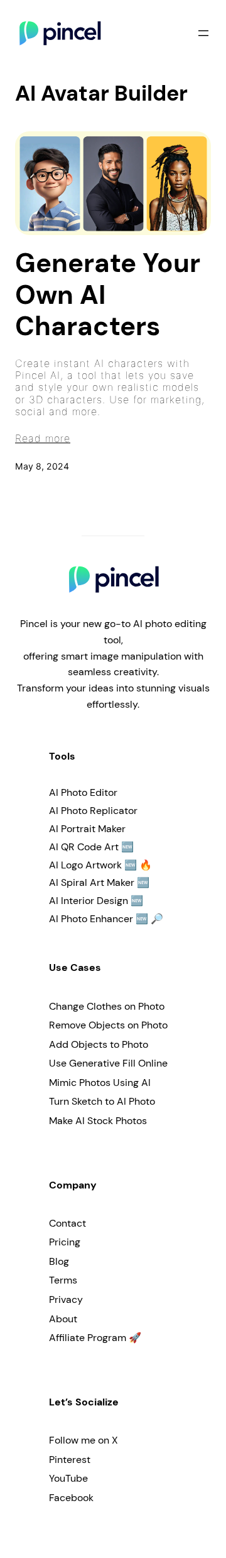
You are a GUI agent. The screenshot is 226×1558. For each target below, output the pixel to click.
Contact (67, 1223)
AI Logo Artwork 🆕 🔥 (100, 865)
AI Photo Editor (83, 792)
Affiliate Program (87, 1337)
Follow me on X (83, 1440)
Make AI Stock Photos (98, 1120)
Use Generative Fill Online (108, 1063)
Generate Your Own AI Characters (107, 295)
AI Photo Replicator (93, 810)
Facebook (71, 1497)
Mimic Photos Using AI (100, 1082)
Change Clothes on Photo (106, 1006)
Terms (63, 1280)
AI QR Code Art (84, 846)
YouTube (68, 1478)
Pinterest (69, 1459)
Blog (59, 1261)
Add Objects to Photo (98, 1044)
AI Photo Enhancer (91, 918)
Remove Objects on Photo (108, 1025)
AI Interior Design (88, 900)
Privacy (66, 1299)
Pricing (64, 1242)
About (63, 1318)
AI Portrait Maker (87, 828)
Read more (42, 439)
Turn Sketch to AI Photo (102, 1101)
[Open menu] (203, 33)
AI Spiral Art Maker (91, 882)
